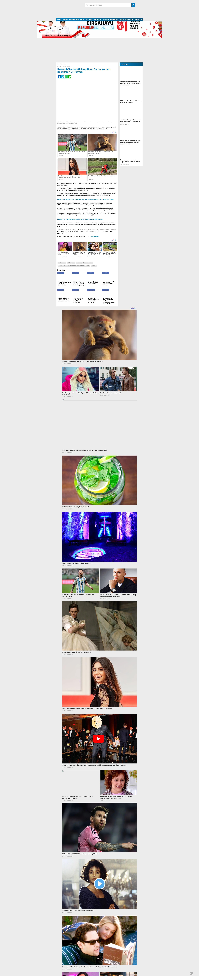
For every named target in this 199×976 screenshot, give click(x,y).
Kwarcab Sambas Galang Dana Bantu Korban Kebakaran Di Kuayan (74, 265)
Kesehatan (97, 19)
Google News (95, 236)
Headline (79, 262)
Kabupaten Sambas (87, 262)
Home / (59, 64)
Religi (82, 19)
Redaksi (65, 19)
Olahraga (106, 19)
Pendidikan (114, 19)
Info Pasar (89, 19)
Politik (121, 19)
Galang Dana (71, 262)
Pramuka (94, 265)
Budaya (137, 19)
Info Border (129, 19)
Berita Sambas (62, 262)
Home (59, 19)
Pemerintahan (74, 19)
